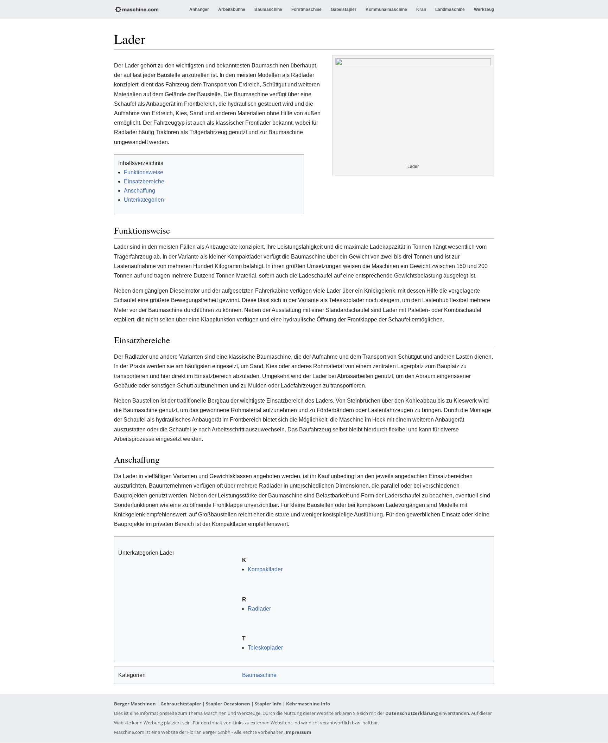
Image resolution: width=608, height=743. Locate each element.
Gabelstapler (343, 9)
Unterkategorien (144, 200)
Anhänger (199, 9)
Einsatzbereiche (144, 181)
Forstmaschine (306, 9)
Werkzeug (484, 9)
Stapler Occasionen (228, 703)
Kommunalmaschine (386, 9)
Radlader (259, 609)
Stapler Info (268, 703)
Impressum (298, 732)
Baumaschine (268, 9)
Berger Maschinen (135, 703)
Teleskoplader (265, 648)
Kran (421, 9)
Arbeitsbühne (231, 9)
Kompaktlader (265, 569)
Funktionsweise (143, 172)
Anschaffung (139, 191)
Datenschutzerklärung (411, 713)
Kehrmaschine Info (308, 703)
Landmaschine (450, 9)
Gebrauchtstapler (180, 703)
